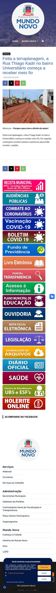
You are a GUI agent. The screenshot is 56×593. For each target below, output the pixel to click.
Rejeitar (44, 573)
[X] (11, 83)
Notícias (6, 54)
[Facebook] (5, 83)
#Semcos (7, 128)
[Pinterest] (17, 83)
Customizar (44, 567)
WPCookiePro (28, 590)
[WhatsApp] (23, 83)
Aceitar (44, 579)
